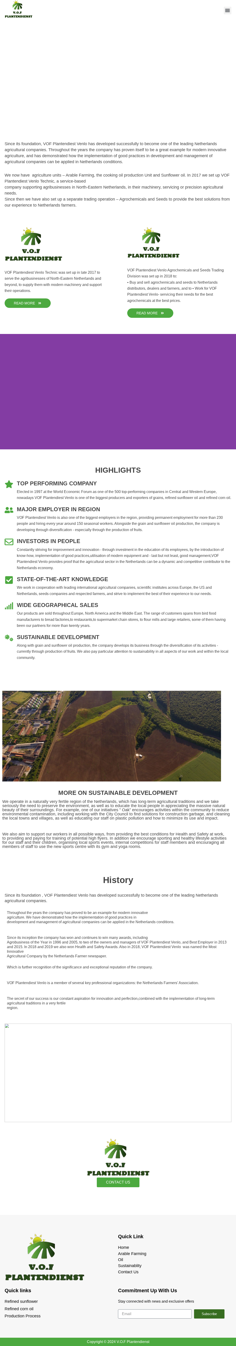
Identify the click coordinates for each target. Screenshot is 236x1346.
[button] (227, 10)
